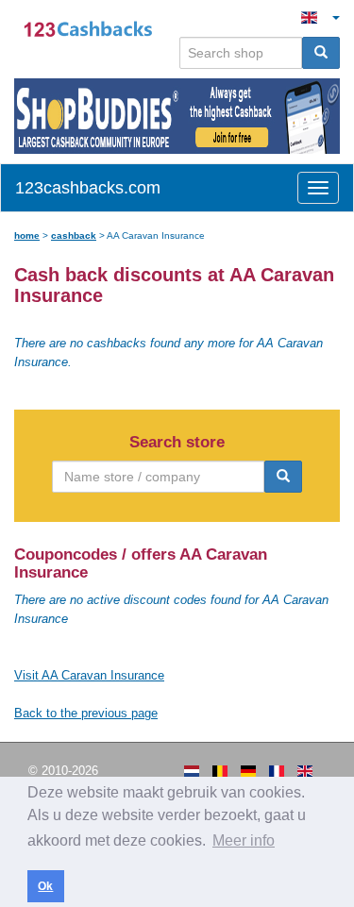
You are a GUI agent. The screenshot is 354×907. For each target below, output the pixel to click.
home (27, 235)
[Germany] (248, 771)
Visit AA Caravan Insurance (89, 675)
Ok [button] (45, 886)
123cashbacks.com (87, 187)
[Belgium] (220, 771)
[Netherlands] (191, 771)
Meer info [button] (243, 840)
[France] (276, 771)
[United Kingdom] (304, 771)
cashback (73, 235)
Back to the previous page (86, 713)
